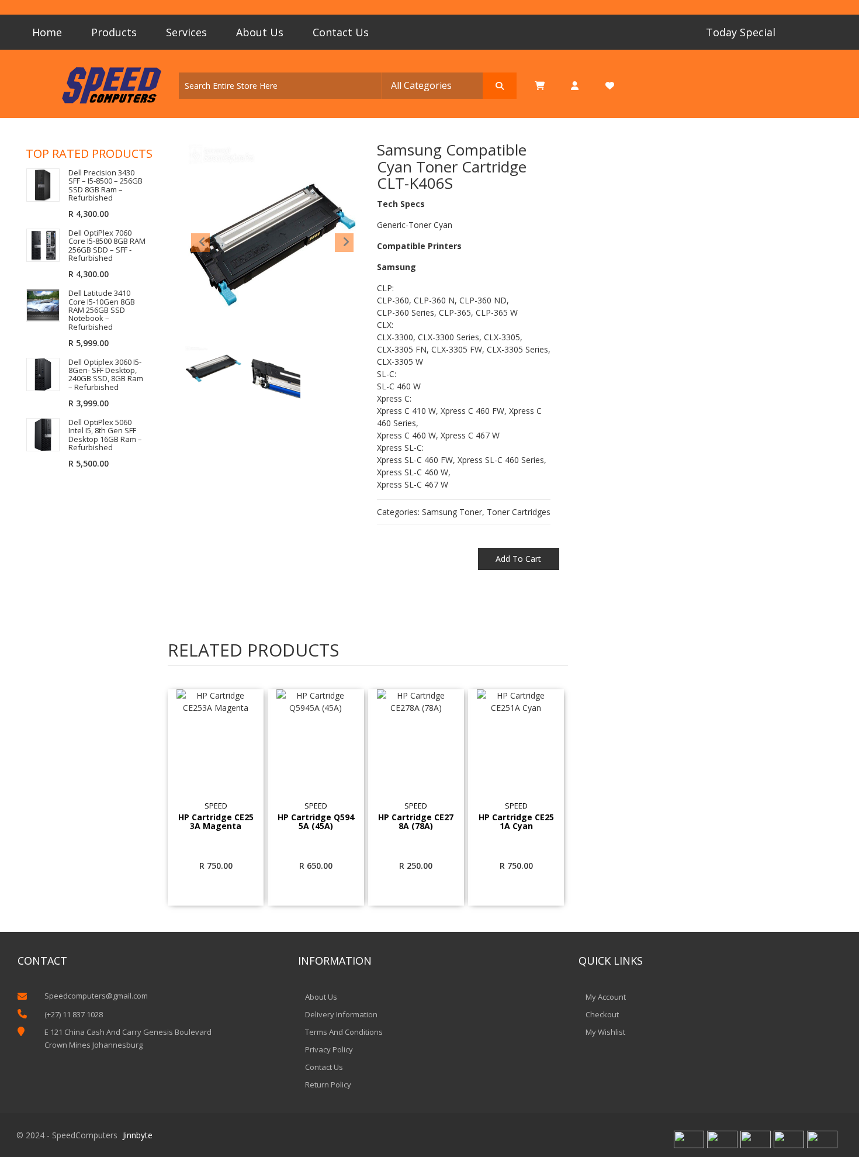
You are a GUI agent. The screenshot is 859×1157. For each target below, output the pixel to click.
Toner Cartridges (518, 511)
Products (114, 32)
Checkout (602, 1014)
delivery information (341, 1014)
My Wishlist (605, 1032)
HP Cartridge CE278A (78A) (415, 822)
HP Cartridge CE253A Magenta (216, 822)
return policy (328, 1084)
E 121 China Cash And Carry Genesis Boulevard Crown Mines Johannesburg (128, 1038)
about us (321, 997)
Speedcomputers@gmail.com (96, 995)
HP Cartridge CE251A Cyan (516, 822)
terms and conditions (344, 1032)
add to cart (518, 558)
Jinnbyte (138, 1135)
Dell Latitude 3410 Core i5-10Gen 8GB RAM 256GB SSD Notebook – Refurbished (101, 309)
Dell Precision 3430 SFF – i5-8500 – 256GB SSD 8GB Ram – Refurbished (105, 185)
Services (186, 32)
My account (606, 997)
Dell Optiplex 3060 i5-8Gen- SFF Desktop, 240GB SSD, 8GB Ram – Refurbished (105, 374)
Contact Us (341, 32)
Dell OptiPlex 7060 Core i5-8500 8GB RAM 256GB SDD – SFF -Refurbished (107, 245)
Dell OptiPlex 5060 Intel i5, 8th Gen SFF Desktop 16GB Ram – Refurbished (105, 434)
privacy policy (329, 1049)
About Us (259, 32)
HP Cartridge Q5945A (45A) (316, 822)
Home (47, 32)
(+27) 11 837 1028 (73, 1014)
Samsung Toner (452, 511)
